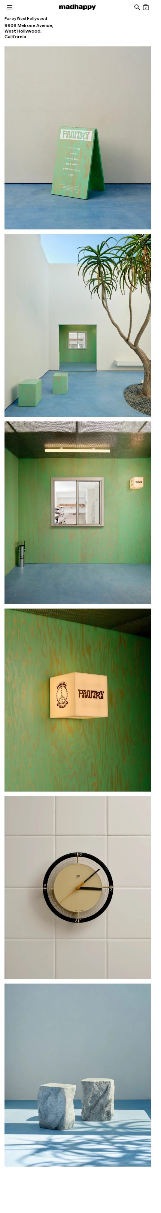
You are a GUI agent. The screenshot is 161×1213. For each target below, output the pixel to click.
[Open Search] (137, 7)
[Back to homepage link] (77, 7)
